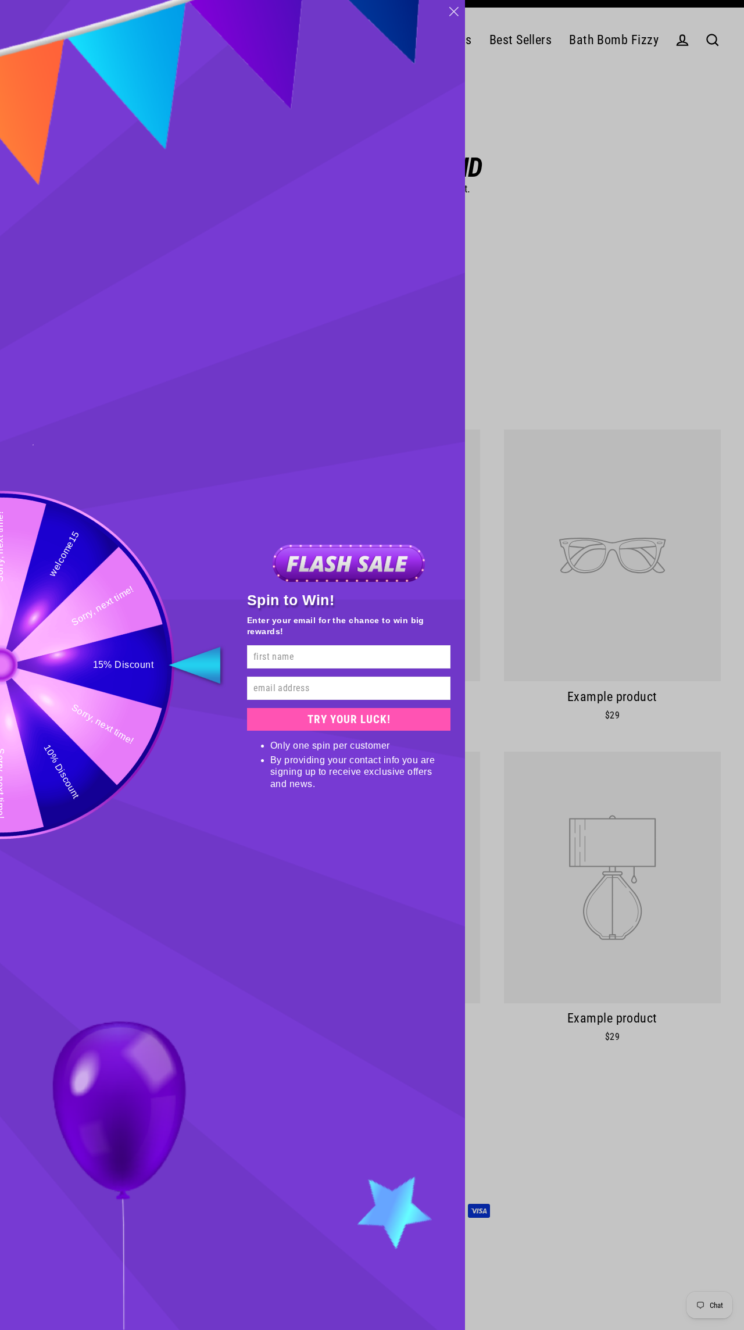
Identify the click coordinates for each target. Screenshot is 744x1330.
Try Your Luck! (349, 719)
